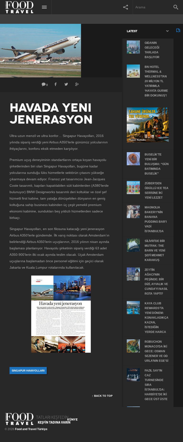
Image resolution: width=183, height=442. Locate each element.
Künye (72, 420)
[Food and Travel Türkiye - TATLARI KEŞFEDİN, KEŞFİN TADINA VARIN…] (38, 419)
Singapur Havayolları (28, 370)
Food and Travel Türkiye (31, 429)
